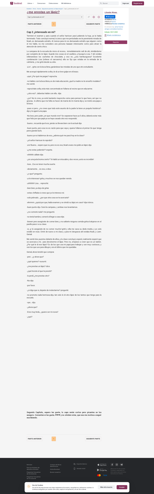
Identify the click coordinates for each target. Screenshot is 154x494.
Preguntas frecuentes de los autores (33, 477)
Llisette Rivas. (111, 12)
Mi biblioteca (66, 3)
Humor (39, 9)
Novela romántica (118, 24)
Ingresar (126, 3)
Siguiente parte (93, 24)
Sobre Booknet (55, 469)
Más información (106, 487)
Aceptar (122, 487)
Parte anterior (34, 24)
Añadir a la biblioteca (114, 35)
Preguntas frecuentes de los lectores (33, 473)
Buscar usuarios (55, 472)
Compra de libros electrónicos (55, 465)
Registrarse (138, 3)
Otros (34, 9)
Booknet (29, 9)
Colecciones (53, 3)
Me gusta (110, 17)
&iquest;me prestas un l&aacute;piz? (52, 9)
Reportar (116, 42)
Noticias (29, 464)
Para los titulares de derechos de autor (33, 468)
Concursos (41, 3)
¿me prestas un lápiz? (43, 12)
